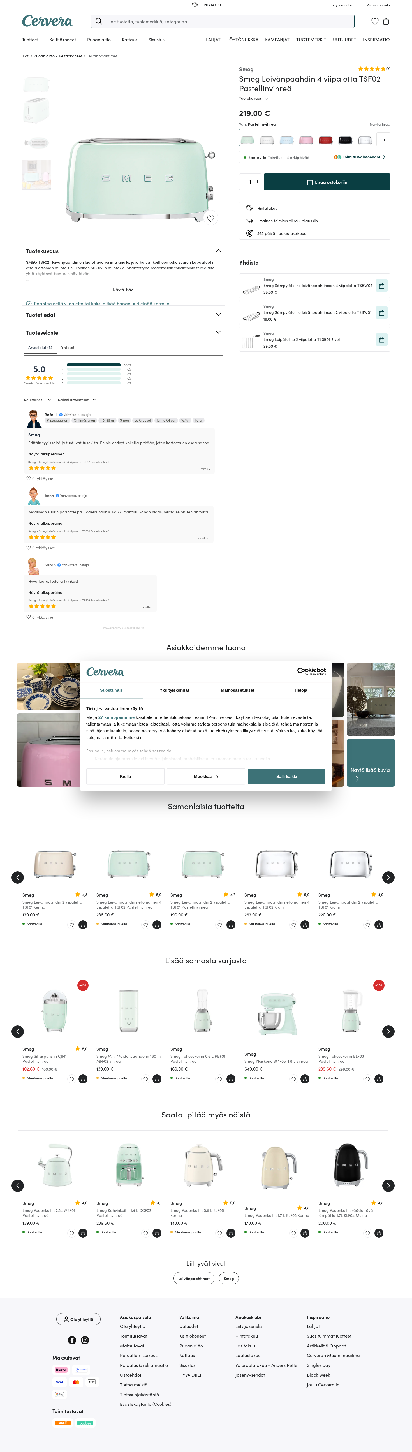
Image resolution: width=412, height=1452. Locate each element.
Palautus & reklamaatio (144, 1365)
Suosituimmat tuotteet (329, 1336)
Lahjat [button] (213, 39)
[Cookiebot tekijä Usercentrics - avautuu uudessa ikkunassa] (301, 672)
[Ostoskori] (386, 21)
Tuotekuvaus (250, 98)
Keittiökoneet (192, 1336)
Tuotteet (30, 39)
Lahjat (313, 1326)
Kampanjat (277, 39)
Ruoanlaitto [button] (99, 39)
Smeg (229, 1278)
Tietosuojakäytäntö (139, 1394)
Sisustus (187, 1365)
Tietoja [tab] (300, 690)
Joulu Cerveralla (323, 1384)
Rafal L (51, 414)
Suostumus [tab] (111, 690)
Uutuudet (344, 39)
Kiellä (125, 776)
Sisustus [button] (157, 39)
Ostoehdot (130, 1375)
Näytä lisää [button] (380, 124)
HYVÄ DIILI (190, 1375)
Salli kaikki (286, 776)
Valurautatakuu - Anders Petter (267, 1365)
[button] (99, 21)
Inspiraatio (376, 39)
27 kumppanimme (116, 717)
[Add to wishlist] (210, 218)
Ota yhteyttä (132, 1326)
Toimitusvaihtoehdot (361, 156)
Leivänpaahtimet (194, 1278)
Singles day (318, 1365)
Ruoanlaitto (191, 1345)
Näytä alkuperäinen (46, 454)
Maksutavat (132, 1345)
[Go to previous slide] (17, 877)
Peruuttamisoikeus (139, 1355)
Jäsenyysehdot (250, 1375)
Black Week (318, 1375)
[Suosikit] (375, 21)
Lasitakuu (245, 1345)
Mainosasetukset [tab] (237, 690)
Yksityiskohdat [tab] (174, 690)
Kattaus (187, 1355)
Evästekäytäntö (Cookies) (146, 1404)
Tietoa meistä (134, 1384)
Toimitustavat (133, 1336)
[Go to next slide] (388, 877)
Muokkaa (203, 776)
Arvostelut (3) (40, 347)
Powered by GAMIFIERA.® (123, 627)
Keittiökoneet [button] (63, 39)
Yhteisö (67, 347)
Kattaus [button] (129, 39)
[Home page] (47, 25)
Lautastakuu (248, 1355)
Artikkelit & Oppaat (326, 1345)
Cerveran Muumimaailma (333, 1355)
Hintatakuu (246, 1336)
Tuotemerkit (311, 39)
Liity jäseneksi (249, 1326)
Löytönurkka (242, 39)
